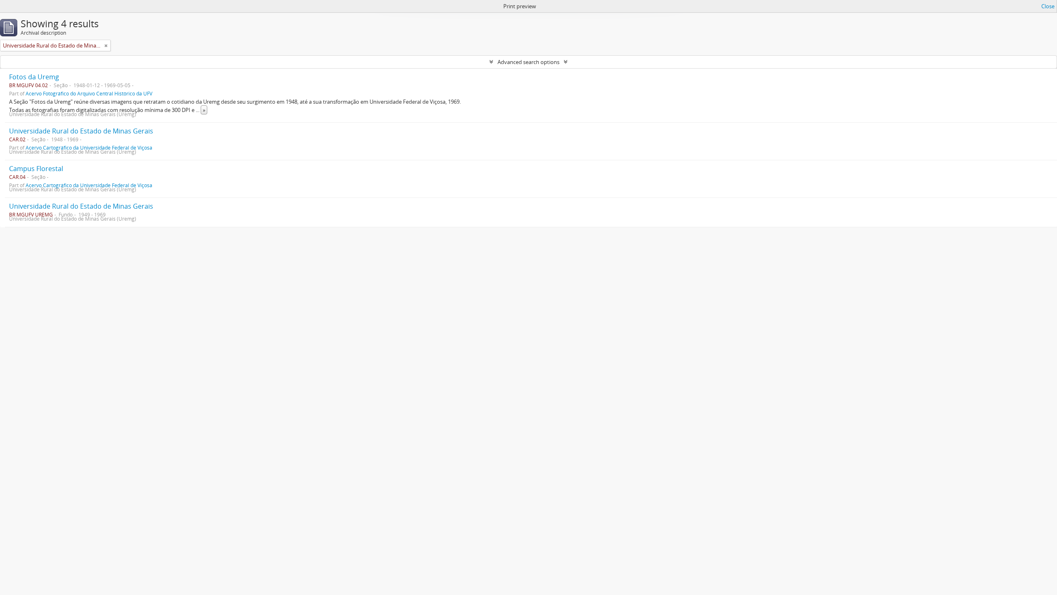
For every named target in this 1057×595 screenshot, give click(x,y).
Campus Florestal (36, 168)
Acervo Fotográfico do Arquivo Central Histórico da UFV (89, 93)
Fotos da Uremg (34, 76)
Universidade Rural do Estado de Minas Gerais (81, 131)
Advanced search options (528, 62)
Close (1048, 6)
